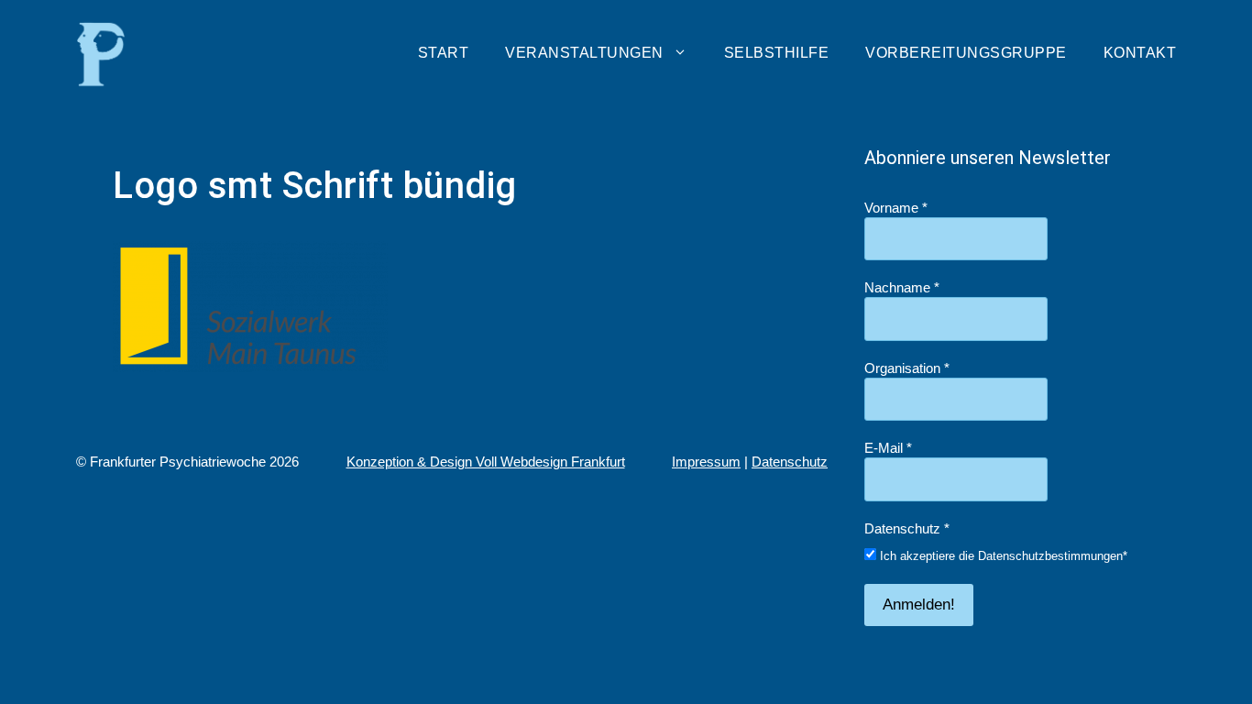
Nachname (901, 287)
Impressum (706, 461)
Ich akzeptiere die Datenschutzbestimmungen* (1001, 556)
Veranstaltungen (584, 52)
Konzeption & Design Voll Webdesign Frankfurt (485, 461)
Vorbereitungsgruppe (966, 52)
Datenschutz (790, 461)
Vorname (896, 207)
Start (443, 52)
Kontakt (1140, 52)
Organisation (907, 368)
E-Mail (888, 448)
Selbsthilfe (776, 52)
